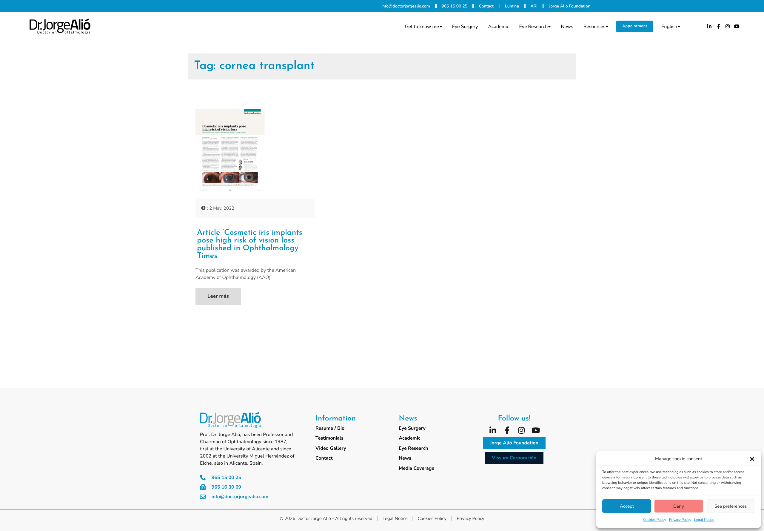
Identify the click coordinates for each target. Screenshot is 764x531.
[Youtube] (737, 26)
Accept (627, 506)
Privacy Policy (680, 520)
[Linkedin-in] (709, 26)
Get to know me (422, 26)
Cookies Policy (654, 520)
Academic (498, 26)
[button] (752, 459)
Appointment (634, 26)
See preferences (730, 506)
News (567, 26)
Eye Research (533, 26)
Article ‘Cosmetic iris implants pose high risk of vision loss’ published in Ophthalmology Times (249, 244)
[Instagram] (728, 26)
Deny (678, 506)
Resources (594, 26)
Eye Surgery (465, 26)
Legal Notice (704, 520)
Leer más (218, 296)
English (669, 26)
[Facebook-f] (719, 26)
